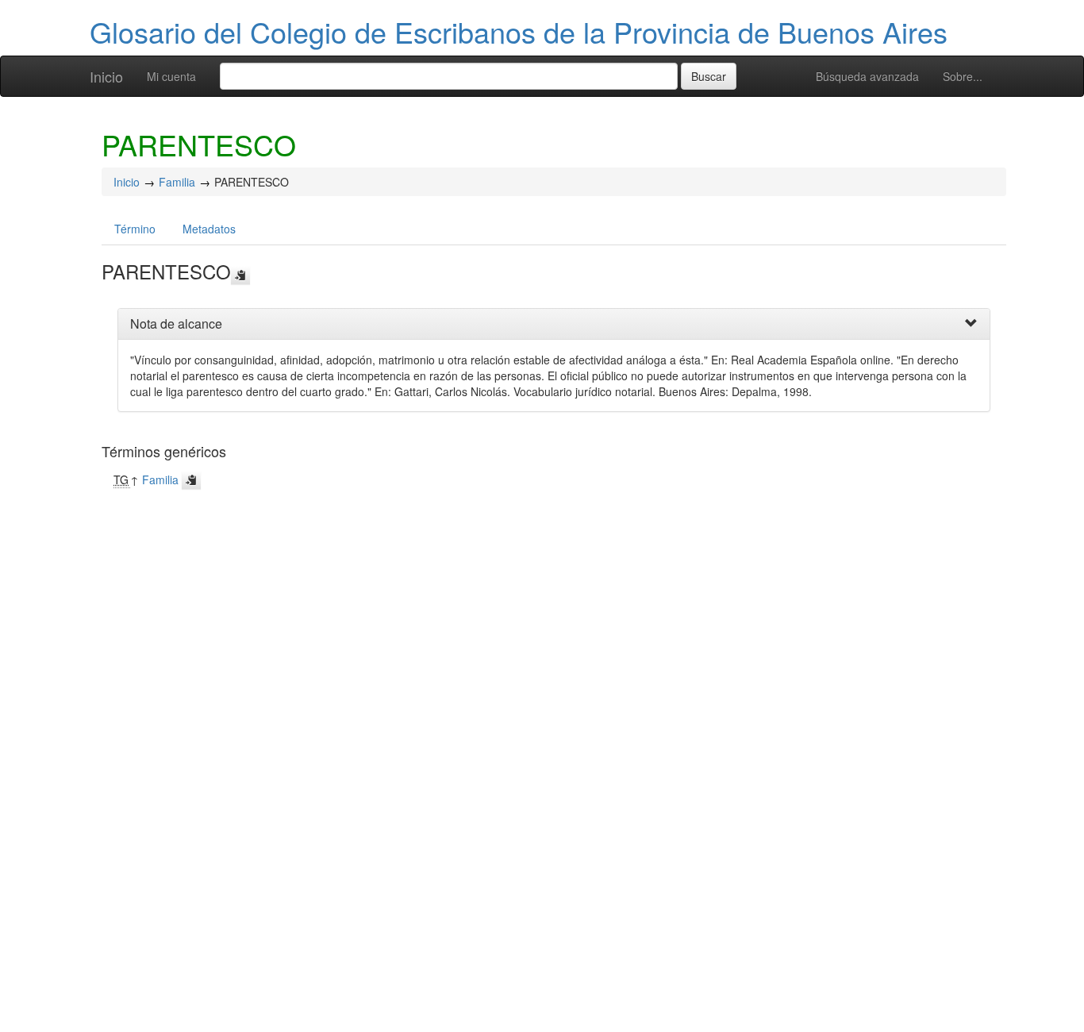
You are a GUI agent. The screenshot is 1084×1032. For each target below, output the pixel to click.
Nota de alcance (176, 323)
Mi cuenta (171, 76)
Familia (177, 182)
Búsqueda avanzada (867, 76)
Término (135, 229)
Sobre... (962, 76)
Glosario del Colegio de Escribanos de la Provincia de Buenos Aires (519, 31)
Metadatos (209, 229)
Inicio (106, 76)
